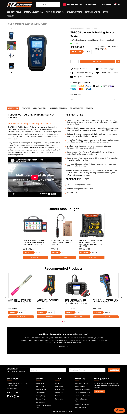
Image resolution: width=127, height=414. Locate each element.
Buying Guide (59, 389)
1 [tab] (62, 321)
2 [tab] (64, 321)
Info (105, 49)
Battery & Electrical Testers (81, 400)
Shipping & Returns (58, 108)
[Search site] (38, 4)
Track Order (40, 386)
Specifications (39, 108)
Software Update (92, 12)
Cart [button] (117, 4)
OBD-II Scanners (80, 386)
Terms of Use (40, 402)
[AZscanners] (20, 5)
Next (122, 298)
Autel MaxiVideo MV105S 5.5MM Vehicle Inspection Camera (62, 242)
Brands (106, 12)
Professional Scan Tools (82, 396)
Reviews (89, 108)
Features (26, 108)
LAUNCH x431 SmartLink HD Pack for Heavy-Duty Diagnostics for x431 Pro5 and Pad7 (90, 243)
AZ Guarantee (76, 108)
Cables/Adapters (74, 12)
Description (13, 108)
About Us (58, 383)
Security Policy (41, 399)
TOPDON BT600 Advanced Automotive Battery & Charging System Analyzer (77, 302)
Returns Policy (40, 392)
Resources (11, 16)
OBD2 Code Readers (81, 383)
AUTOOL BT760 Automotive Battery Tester (48, 301)
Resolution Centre (41, 389)
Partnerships (59, 399)
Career (57, 396)
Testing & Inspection (55, 12)
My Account (40, 383)
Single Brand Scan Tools (82, 392)
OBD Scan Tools (14, 12)
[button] (118, 61)
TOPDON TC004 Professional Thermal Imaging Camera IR (105, 301)
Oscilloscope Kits (80, 407)
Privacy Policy (40, 396)
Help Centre (59, 386)
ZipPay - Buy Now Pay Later (43, 406)
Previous (5, 298)
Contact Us (63, 346)
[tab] (13, 108)
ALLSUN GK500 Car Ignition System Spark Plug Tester (19, 301)
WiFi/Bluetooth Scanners (82, 389)
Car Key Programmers (82, 404)
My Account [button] (106, 5)
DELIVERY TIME (75, 94)
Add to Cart (98, 61)
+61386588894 (74, 4)
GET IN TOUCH (99, 391)
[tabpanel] (35, 236)
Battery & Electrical (33, 12)
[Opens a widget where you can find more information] (119, 410)
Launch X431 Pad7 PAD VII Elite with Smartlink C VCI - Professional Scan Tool (35, 242)
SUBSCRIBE (114, 370)
